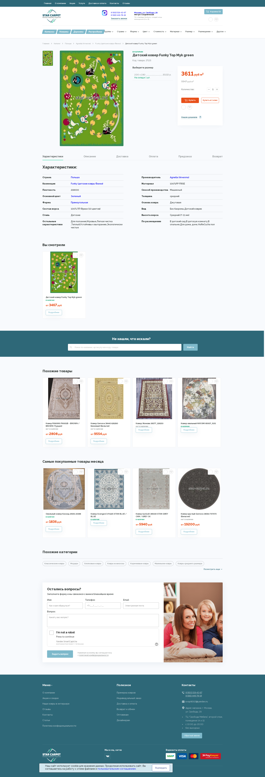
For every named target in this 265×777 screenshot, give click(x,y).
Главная (47, 3)
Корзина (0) (215, 12)
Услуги (82, 3)
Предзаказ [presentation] (185, 156)
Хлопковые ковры (92, 564)
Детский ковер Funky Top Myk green (64, 297)
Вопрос (51, 611)
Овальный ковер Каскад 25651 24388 (63, 514)
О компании (60, 3)
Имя (49, 600)
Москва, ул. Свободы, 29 (145, 13)
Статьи (46, 720)
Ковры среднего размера (190, 564)
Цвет (145, 32)
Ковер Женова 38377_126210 (149, 423)
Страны (120, 32)
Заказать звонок (119, 18)
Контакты (114, 3)
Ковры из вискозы (115, 564)
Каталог (49, 32)
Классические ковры (54, 564)
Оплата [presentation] (153, 156)
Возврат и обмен (126, 709)
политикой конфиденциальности (94, 655)
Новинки (63, 32)
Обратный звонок (192, 736)
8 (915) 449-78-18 (118, 15)
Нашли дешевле (189, 117)
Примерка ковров (126, 692)
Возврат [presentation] (217, 156)
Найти (190, 347)
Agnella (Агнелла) (83, 43)
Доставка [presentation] (122, 156)
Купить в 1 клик (210, 100)
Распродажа (95, 32)
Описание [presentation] (90, 156)
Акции (72, 3)
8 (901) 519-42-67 (118, 12)
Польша (68, 43)
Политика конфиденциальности (59, 726)
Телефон (90, 600)
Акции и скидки (50, 698)
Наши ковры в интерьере (55, 703)
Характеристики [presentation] (52, 156)
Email (126, 600)
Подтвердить (161, 768)
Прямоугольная (79, 202)
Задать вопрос (60, 654)
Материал (174, 32)
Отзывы (126, 3)
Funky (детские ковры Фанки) (108, 43)
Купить (192, 100)
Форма (133, 32)
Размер (188, 32)
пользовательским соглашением (117, 768)
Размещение (204, 32)
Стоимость (159, 32)
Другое (220, 32)
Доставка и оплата (97, 3)
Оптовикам (123, 715)
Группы (107, 32)
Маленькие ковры (163, 564)
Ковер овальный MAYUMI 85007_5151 (198, 423)
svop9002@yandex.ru (196, 701)
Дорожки (78, 32)
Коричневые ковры (139, 564)
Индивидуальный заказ (129, 698)
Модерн (74, 564)
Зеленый (76, 196)
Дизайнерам (123, 720)
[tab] (52, 156)
